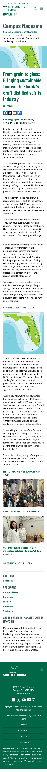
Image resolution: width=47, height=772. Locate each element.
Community (9, 597)
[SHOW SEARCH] (35, 9)
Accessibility (24, 742)
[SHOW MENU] (42, 9)
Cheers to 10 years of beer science (21, 511)
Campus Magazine (12, 31)
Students (8, 611)
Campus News (10, 592)
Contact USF (23, 730)
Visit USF (23, 736)
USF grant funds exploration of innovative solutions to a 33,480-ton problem (22, 550)
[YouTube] (24, 700)
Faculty (7, 601)
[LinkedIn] (29, 700)
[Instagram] (33, 700)
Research (8, 106)
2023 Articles (30, 31)
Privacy (23, 724)
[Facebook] (14, 700)
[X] (18, 700)
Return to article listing (18, 563)
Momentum (10, 14)
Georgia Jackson (14, 119)
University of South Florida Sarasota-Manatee (18, 6)
